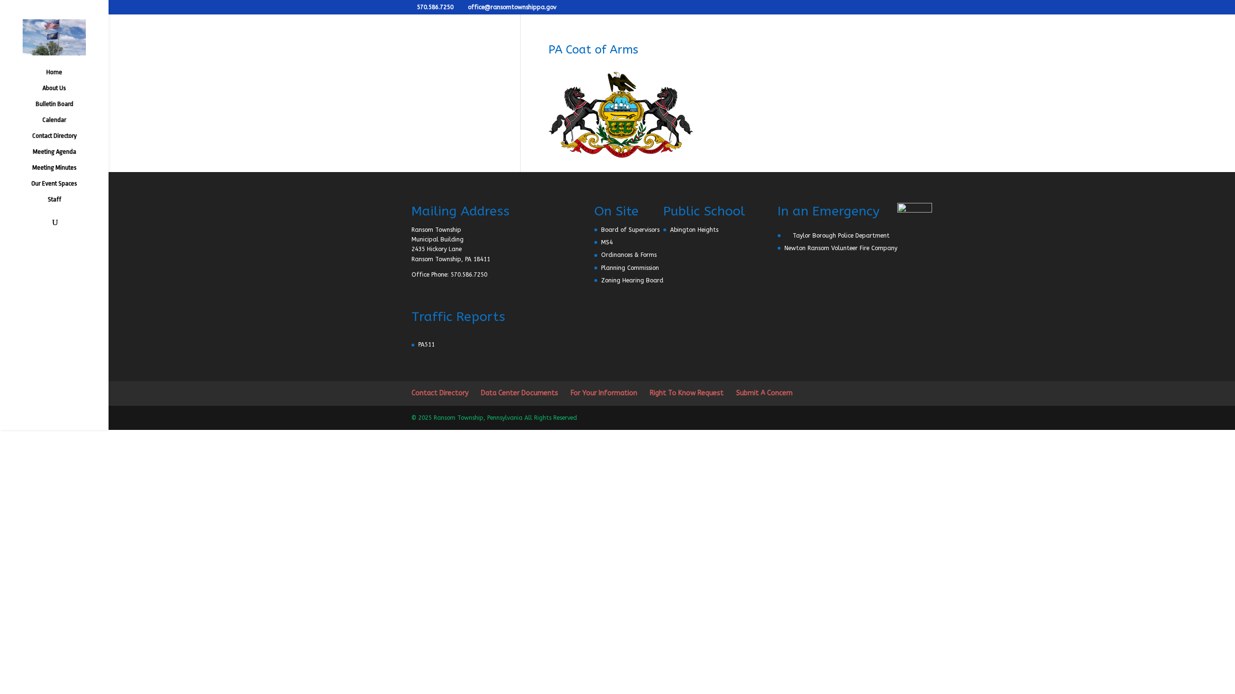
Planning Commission (630, 268)
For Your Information (604, 393)
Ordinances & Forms (629, 255)
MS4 (607, 242)
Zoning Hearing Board (632, 280)
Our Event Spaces (54, 183)
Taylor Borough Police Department (841, 235)
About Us (54, 88)
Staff (54, 199)
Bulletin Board (54, 104)
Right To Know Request (687, 393)
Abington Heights (694, 230)
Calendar (54, 120)
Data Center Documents (519, 393)
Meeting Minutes (54, 167)
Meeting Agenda (54, 151)
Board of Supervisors (630, 230)
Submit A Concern (764, 393)
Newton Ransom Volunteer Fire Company (840, 248)
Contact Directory (54, 136)
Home (54, 72)
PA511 (426, 344)
